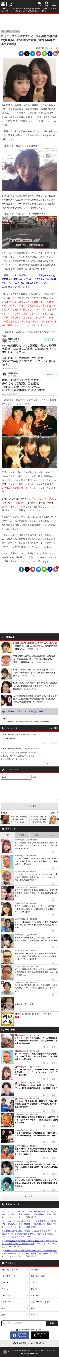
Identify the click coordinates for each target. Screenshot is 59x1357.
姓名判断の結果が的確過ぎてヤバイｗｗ (34, 1015)
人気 (39, 5)
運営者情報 (21, 1343)
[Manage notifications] (5, 1352)
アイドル (34, 1289)
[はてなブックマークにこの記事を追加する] (32, 53)
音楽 (32, 1283)
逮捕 (41, 711)
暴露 (32, 1308)
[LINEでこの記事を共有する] (44, 53)
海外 (32, 1315)
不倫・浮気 (5, 1295)
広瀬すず (33, 711)
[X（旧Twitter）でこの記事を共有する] (27, 53)
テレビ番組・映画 (8, 1276)
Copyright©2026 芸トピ (29, 1351)
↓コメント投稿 (52, 728)
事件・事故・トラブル (10, 31)
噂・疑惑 (34, 1270)
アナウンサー (6, 1302)
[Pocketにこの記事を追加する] (38, 53)
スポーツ (4, 1289)
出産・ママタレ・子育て (40, 1302)
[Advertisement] (29, 21)
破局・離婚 (35, 1295)
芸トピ (7, 4)
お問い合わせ (40, 1343)
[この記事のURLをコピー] (50, 53)
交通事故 (10, 711)
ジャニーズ (5, 1283)
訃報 (3, 1315)
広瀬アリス (21, 711)
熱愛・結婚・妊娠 (38, 1276)
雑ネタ (4, 1308)
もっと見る (29, 1196)
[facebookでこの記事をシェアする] (21, 53)
